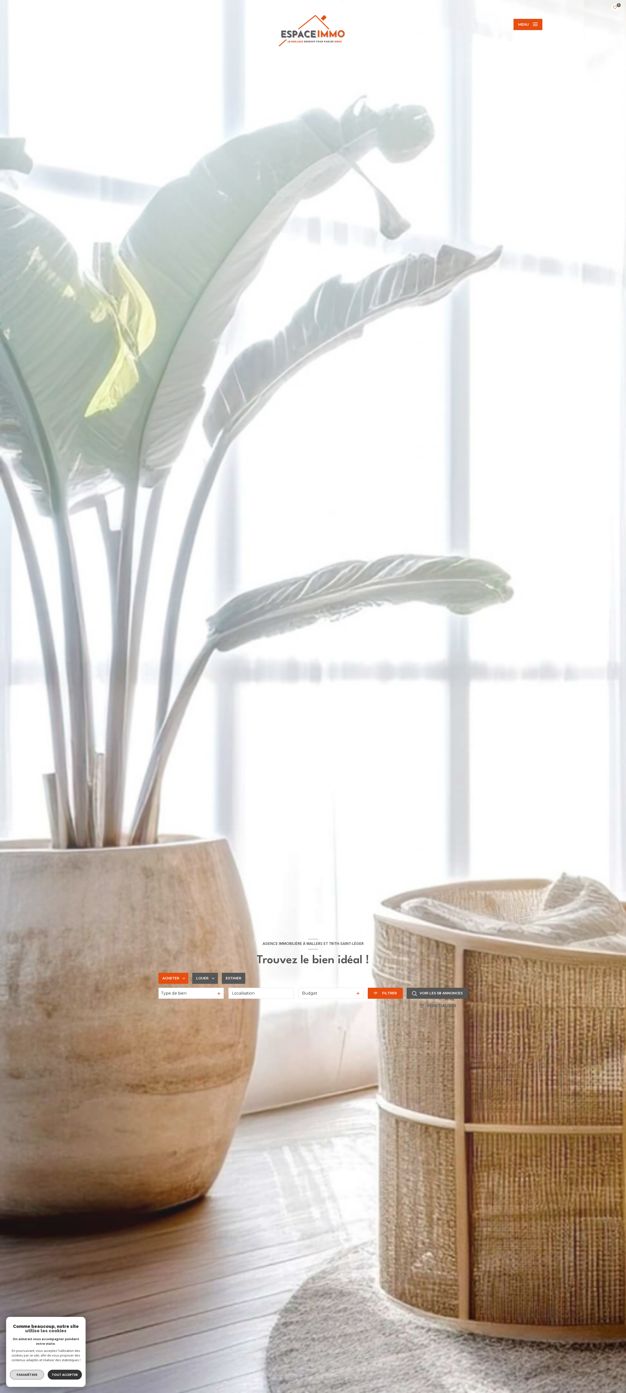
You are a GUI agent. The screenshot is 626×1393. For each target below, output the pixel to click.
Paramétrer (27, 1374)
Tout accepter (65, 1374)
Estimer (233, 978)
